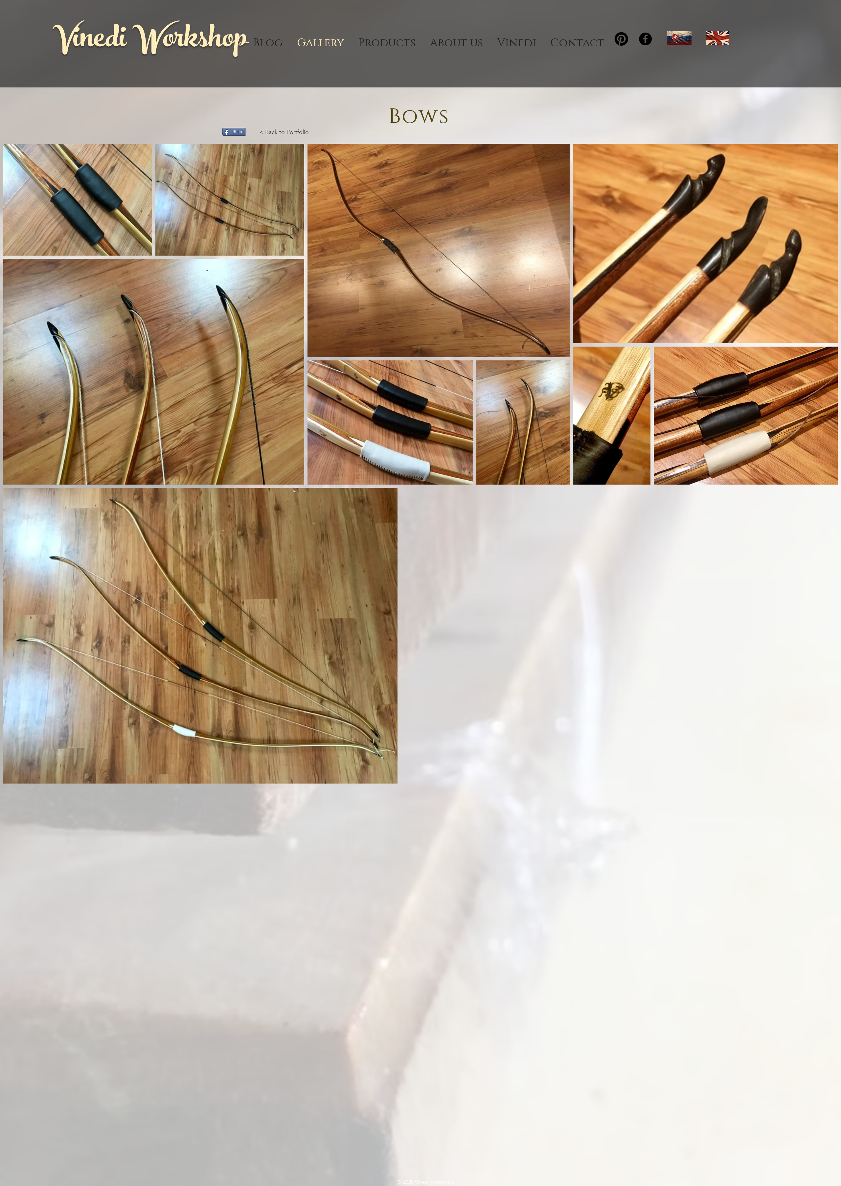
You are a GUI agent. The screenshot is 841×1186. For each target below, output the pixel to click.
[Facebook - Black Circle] (645, 39)
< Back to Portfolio (284, 132)
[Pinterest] (621, 39)
